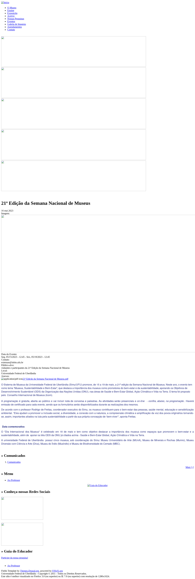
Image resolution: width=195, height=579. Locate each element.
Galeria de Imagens (16, 24)
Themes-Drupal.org (29, 571)
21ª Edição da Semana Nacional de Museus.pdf (45, 379)
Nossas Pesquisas (15, 18)
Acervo (10, 16)
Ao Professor (13, 480)
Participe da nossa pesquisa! (14, 557)
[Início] (5, 2)
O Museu (11, 7)
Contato (11, 29)
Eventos (11, 21)
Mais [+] (190, 467)
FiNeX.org (57, 571)
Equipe (10, 10)
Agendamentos (14, 27)
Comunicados (14, 462)
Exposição (12, 13)
